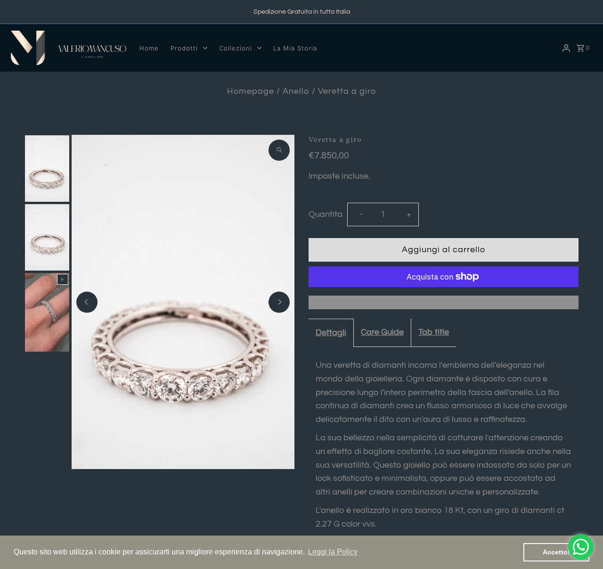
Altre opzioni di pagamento (443, 301)
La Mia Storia (295, 48)
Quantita (325, 214)
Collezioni (235, 48)
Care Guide (382, 332)
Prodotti (184, 48)
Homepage (250, 91)
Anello (296, 91)
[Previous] (87, 302)
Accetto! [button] (556, 552)
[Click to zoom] (279, 150)
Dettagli (331, 332)
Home (149, 48)
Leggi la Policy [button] (333, 552)
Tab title (433, 332)
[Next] (279, 302)
